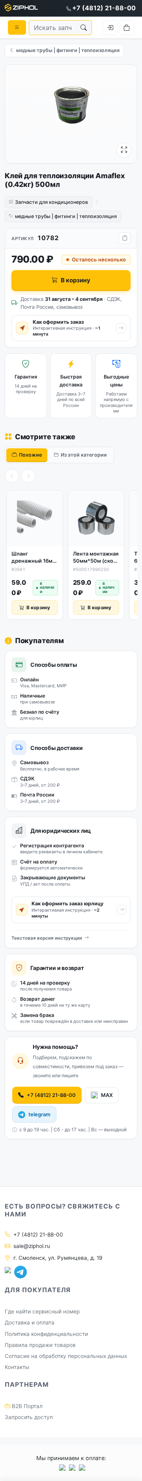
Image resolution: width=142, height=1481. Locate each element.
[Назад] (12, 476)
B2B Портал (26, 1406)
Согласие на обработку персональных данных (66, 1356)
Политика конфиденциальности (46, 1334)
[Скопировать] (125, 238)
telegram (39, 1114)
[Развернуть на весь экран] (123, 150)
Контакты (17, 1367)
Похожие (30, 455)
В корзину (75, 280)
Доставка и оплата (29, 1322)
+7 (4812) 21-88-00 (104, 8)
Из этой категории (84, 455)
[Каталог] (17, 27)
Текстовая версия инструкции (46, 938)
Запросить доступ (29, 1417)
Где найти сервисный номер (42, 1311)
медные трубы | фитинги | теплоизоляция (66, 216)
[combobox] (52, 27)
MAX (107, 1095)
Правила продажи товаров (40, 1345)
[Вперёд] (28, 476)
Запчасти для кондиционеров (51, 202)
